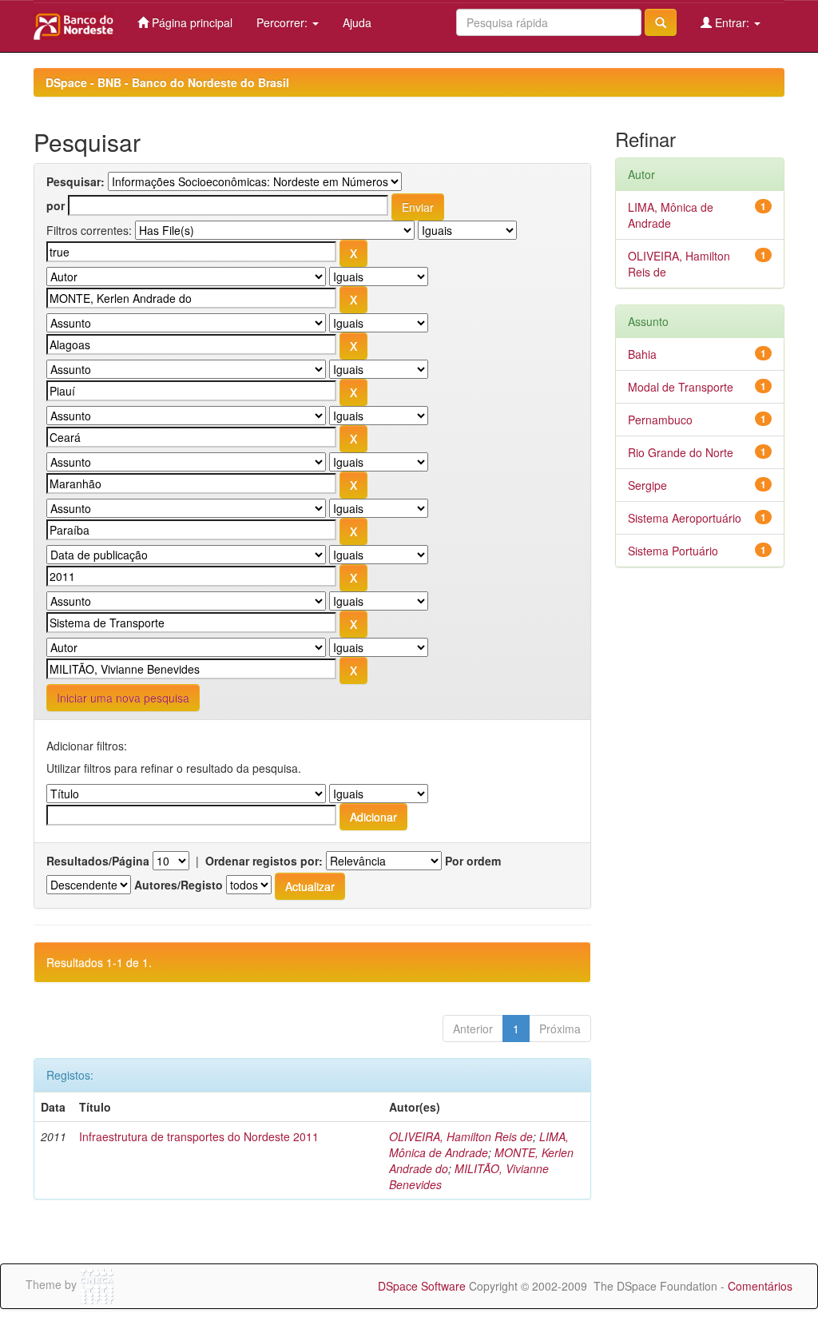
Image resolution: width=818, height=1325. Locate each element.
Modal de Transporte (680, 387)
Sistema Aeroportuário (684, 518)
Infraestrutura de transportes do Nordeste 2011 (199, 1136)
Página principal (190, 22)
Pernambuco (660, 420)
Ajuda (357, 22)
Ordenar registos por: (264, 861)
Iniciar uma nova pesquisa (123, 698)
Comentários (760, 1286)
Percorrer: (283, 22)
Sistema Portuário (673, 551)
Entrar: (732, 22)
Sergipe (647, 485)
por (55, 205)
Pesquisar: (75, 181)
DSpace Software (422, 1286)
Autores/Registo (178, 885)
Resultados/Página (97, 861)
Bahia (642, 354)
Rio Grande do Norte (680, 452)
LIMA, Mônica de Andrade (479, 1144)
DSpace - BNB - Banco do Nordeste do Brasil (167, 82)
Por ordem (473, 861)
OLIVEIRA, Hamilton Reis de (461, 1136)
